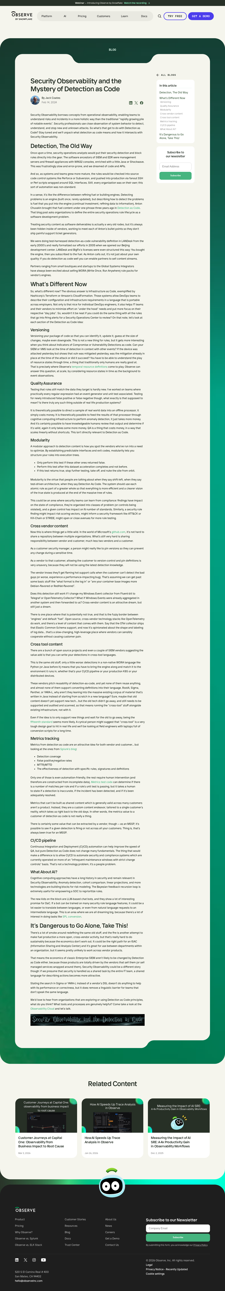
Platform (47, 16)
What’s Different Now (172, 98)
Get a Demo (201, 16)
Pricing (82, 16)
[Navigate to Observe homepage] (31, 1209)
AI (65, 16)
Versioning (165, 101)
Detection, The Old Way (173, 92)
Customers (103, 16)
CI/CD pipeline (167, 125)
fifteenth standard (41, 722)
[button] (47, 16)
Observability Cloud (42, 1008)
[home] (21, 15)
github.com (118, 532)
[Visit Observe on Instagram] (34, 1260)
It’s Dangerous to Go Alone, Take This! (171, 136)
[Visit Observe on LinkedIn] (16, 1260)
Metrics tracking (168, 121)
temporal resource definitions (89, 366)
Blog (67, 1232)
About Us (110, 1219)
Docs (144, 16)
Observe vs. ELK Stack (28, 1245)
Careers (110, 1232)
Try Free (175, 16)
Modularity (165, 109)
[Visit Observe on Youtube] (43, 1260)
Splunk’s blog (68, 749)
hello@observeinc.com (28, 1280)
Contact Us (112, 1245)
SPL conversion (72, 916)
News (108, 1225)
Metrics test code (101, 782)
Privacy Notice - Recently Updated (167, 1269)
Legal (149, 1264)
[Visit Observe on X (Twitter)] (25, 1260)
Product (20, 1219)
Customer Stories (75, 1219)
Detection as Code (128, 208)
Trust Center (72, 1245)
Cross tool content (169, 117)
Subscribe (175, 175)
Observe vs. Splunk (26, 1238)
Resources (71, 1225)
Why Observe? (23, 1232)
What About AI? (168, 129)
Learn (124, 16)
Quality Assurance (169, 105)
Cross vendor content (171, 113)
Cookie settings (155, 1273)
